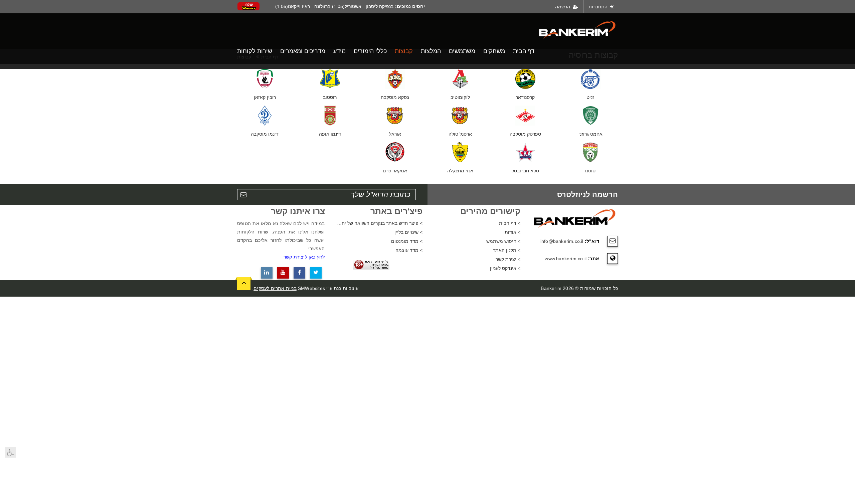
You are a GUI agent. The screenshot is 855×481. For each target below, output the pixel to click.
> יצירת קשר (508, 259)
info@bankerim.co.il (561, 241)
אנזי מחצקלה (460, 170)
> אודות (512, 232)
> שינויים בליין (408, 232)
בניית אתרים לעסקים (275, 288)
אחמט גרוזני (590, 134)
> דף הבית (509, 223)
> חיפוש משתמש (503, 241)
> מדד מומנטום (406, 241)
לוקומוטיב (460, 97)
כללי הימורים (370, 51)
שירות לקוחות (254, 51)
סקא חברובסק (525, 170)
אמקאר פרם (395, 170)
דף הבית (523, 51)
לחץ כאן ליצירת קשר (304, 257)
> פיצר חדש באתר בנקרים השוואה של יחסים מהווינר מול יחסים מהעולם (379, 223)
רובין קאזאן (265, 97)
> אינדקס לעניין (505, 268)
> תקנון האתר (506, 250)
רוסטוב (330, 97)
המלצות (431, 51)
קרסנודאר (525, 97)
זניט (590, 97)
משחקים (494, 51)
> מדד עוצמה (408, 250)
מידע (339, 51)
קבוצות (404, 51)
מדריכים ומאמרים (302, 51)
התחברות (598, 6)
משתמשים (462, 51)
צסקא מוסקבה (395, 97)
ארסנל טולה (460, 134)
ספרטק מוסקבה (525, 134)
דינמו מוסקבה (265, 134)
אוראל (395, 134)
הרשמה (563, 6)
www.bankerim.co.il (565, 258)
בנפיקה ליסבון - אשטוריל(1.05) (362, 6)
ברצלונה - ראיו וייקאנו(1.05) (302, 6)
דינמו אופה (330, 134)
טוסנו (590, 170)
